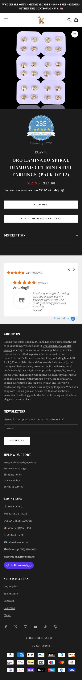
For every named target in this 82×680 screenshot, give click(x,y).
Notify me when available (41, 218)
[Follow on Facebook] (6, 627)
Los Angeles (11, 586)
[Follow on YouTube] (35, 627)
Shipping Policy (13, 474)
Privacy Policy (12, 480)
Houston (9, 600)
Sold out (41, 204)
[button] (69, 269)
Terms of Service (13, 486)
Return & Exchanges (15, 468)
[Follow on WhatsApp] (55, 627)
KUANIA (41, 152)
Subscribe (16, 440)
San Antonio (11, 593)
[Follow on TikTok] (45, 627)
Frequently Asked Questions (20, 462)
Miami (7, 615)
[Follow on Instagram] (25, 627)
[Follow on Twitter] (16, 627)
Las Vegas (9, 608)
